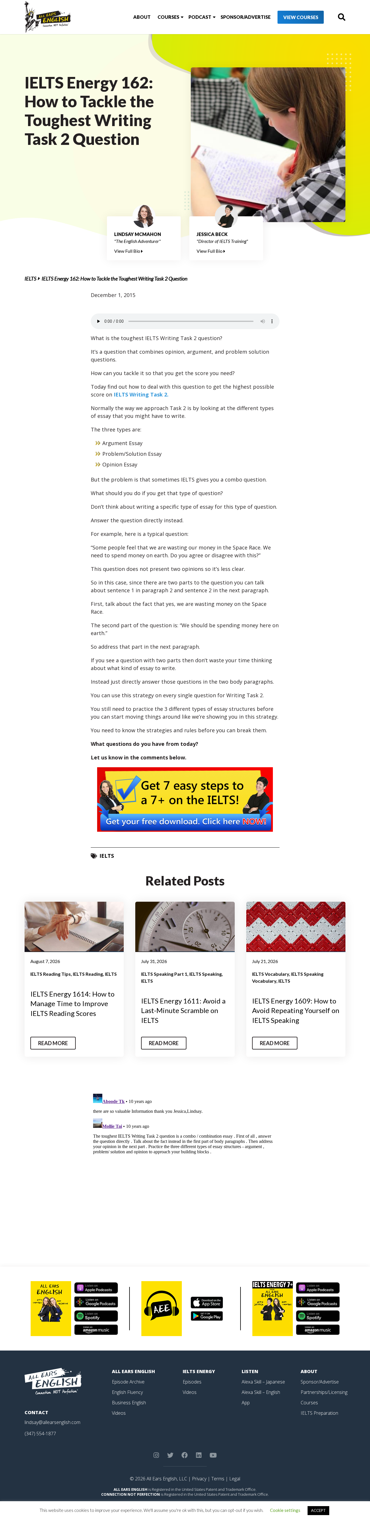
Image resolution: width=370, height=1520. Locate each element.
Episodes (192, 1382)
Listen (250, 1371)
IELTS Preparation (319, 1413)
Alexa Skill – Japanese (263, 1382)
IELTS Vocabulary (270, 974)
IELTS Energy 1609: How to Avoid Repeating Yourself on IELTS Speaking (295, 1010)
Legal (234, 1478)
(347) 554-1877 (40, 1433)
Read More (53, 1043)
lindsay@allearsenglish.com (52, 1422)
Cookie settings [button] (285, 1510)
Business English (129, 1402)
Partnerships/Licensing (324, 1392)
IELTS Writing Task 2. (141, 394)
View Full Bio (127, 251)
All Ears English (133, 1371)
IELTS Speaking (205, 974)
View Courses (300, 17)
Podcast (199, 17)
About (142, 17)
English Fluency (127, 1392)
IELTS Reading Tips (50, 974)
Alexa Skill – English (261, 1392)
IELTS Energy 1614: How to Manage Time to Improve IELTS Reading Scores (72, 1003)
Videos (119, 1413)
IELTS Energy (199, 1371)
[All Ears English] (53, 1381)
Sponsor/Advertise (246, 17)
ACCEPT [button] (318, 1510)
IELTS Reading (88, 974)
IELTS (30, 278)
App (246, 1402)
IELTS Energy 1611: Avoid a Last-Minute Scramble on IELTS (183, 1010)
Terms (217, 1478)
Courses (168, 17)
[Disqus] (185, 1163)
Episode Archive (128, 1382)
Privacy (199, 1478)
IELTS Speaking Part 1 (164, 974)
